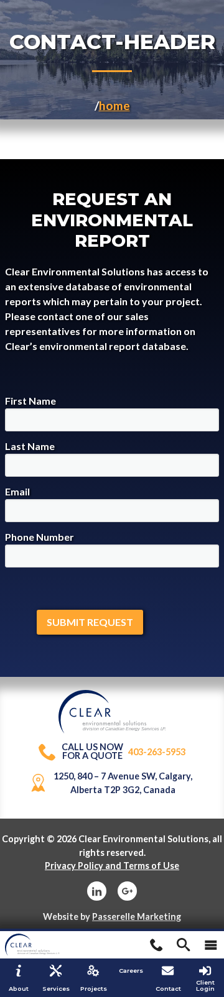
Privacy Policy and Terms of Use (112, 865)
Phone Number (39, 537)
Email (17, 491)
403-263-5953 (123, 752)
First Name (30, 401)
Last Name (30, 446)
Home (114, 105)
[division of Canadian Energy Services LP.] (112, 696)
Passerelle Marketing (136, 916)
